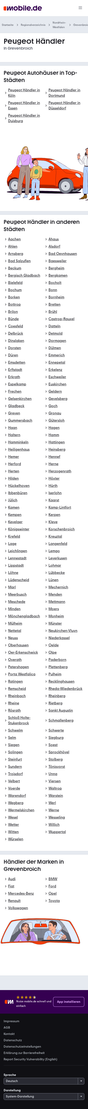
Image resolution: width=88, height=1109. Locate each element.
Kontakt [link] (9, 1034)
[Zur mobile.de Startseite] (23, 8)
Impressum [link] (11, 1021)
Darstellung (12, 1090)
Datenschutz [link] (13, 1040)
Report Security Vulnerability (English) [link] (30, 1059)
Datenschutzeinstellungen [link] (22, 1047)
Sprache (10, 1075)
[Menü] (80, 8)
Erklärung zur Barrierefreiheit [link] (24, 1053)
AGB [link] (7, 1027)
